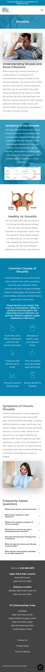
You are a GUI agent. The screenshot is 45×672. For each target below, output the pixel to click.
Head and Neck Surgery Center (22, 618)
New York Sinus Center (22, 614)
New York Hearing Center (22, 625)
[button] (42, 10)
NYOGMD (22, 611)
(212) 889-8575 (27, 568)
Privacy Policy (22, 646)
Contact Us (22, 640)
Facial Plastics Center (22, 629)
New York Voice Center (22, 622)
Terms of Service (22, 651)
